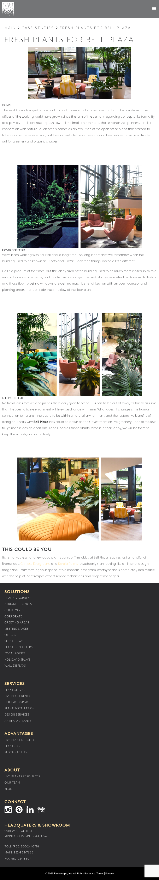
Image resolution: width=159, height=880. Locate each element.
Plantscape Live (8, 9)
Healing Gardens (18, 598)
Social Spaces (15, 641)
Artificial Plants (18, 721)
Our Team (12, 782)
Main (10, 28)
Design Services (17, 714)
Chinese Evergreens (35, 564)
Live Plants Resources (22, 776)
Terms (100, 873)
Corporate (13, 616)
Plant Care (13, 746)
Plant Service (15, 690)
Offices (10, 635)
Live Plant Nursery (19, 740)
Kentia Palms (68, 564)
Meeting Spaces (17, 628)
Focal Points (15, 653)
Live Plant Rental (18, 696)
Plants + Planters (19, 647)
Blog (8, 789)
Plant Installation (20, 708)
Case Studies (38, 28)
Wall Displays (15, 665)
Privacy (109, 873)
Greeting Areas (17, 622)
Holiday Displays (17, 659)
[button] (150, 8)
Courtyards (14, 610)
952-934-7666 (24, 852)
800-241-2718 (30, 846)
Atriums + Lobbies (18, 604)
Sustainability (16, 752)
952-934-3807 (21, 859)
